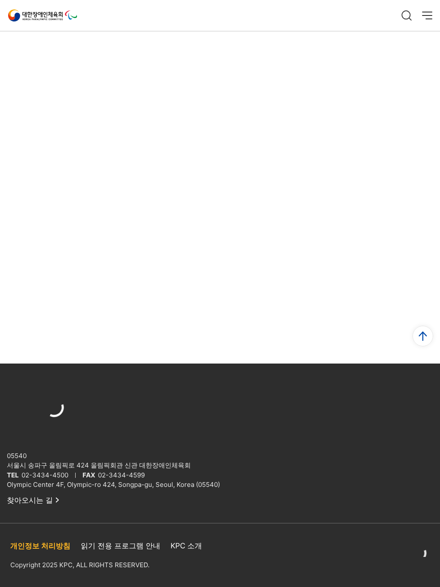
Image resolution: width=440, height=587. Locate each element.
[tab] (23, 541)
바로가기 (407, 402)
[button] (424, 259)
